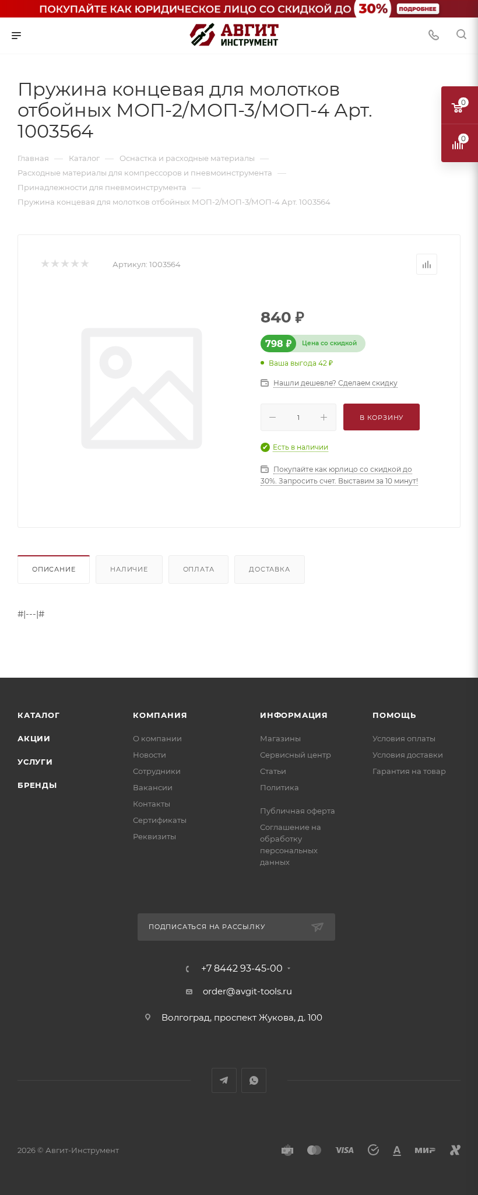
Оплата (199, 569)
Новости (149, 754)
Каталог (38, 715)
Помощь (394, 715)
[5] (84, 264)
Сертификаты (160, 820)
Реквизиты (154, 836)
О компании (157, 738)
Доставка (269, 569)
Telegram (224, 1080)
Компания (160, 715)
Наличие (129, 569)
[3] (64, 264)
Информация (294, 715)
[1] (45, 264)
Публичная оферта (297, 810)
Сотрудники (157, 771)
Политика (279, 787)
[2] (54, 264)
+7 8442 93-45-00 (242, 968)
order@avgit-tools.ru (247, 991)
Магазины (280, 738)
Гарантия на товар (409, 771)
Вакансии (153, 787)
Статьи (273, 771)
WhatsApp (253, 1080)
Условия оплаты (403, 738)
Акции (34, 738)
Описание (53, 569)
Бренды (37, 785)
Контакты (151, 803)
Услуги (35, 761)
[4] (74, 264)
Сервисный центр (295, 754)
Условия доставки (407, 754)
